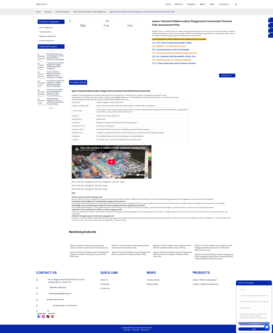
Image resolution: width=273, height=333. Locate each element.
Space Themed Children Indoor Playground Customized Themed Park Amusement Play (142, 12)
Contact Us (105, 288)
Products (48, 12)
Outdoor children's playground (205, 284)
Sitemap (127, 330)
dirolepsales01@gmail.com (60, 293)
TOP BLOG (136, 330)
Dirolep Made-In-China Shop (65, 305)
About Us (104, 280)
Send (254, 329)
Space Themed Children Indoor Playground (89, 12)
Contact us (226, 75)
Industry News (152, 284)
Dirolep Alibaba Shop (55, 299)
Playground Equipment (47, 36)
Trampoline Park (45, 32)
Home (38, 12)
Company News (153, 280)
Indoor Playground (62, 12)
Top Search (145, 330)
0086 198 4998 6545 (57, 287)
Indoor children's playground (205, 280)
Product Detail (78, 82)
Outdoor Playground (46, 41)
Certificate (104, 284)
